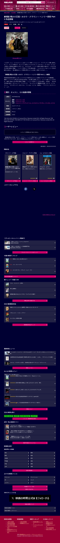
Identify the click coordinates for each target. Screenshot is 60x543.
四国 (32, 463)
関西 (6, 455)
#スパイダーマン (8, 416)
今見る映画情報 (50, 528)
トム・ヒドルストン (34, 103)
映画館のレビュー (24, 523)
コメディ (7, 482)
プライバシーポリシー (37, 534)
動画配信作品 (41, 8)
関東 (32, 452)
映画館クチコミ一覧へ (29, 486)
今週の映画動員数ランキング (11, 276)
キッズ (32, 480)
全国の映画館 (23, 521)
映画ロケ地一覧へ (29, 489)
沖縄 (32, 466)
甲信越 (6, 461)
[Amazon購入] (17, 58)
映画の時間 (7, 12)
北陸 (32, 461)
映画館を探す (9, 8)
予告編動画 (30, 8)
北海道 (6, 458)
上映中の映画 (20, 6)
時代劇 (14, 24)
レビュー (17, 27)
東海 (32, 455)
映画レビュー (29, 409)
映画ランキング (51, 6)
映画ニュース (20, 8)
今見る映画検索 (50, 2)
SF (5, 480)
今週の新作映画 (30, 6)
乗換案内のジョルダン (25, 534)
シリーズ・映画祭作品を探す (29, 418)
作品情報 (13, 12)
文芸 (19, 24)
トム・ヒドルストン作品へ (47, 181)
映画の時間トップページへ (11, 510)
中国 (6, 463)
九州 (6, 466)
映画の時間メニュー (9, 6)
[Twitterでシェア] (34, 189)
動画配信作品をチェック (29, 324)
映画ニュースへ (29, 367)
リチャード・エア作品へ (12, 181)
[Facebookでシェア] (25, 189)
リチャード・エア (20, 99)
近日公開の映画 (41, 6)
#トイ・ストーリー (24, 416)
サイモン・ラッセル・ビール (47, 103)
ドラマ (10, 24)
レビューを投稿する (29, 142)
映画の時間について (29, 504)
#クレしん (16, 416)
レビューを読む (51, 8)
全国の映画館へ (29, 470)
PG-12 (6, 24)
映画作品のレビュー (12, 529)
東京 (6, 452)
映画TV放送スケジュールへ (29, 442)
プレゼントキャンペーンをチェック (29, 252)
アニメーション (34, 477)
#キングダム (33, 416)
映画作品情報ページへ (10, 507)
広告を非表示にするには (49, 214)
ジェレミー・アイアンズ (22, 103)
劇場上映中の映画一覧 (29, 300)
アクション (7, 477)
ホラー (32, 482)
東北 (32, 458)
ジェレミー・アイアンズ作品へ (29, 181)
